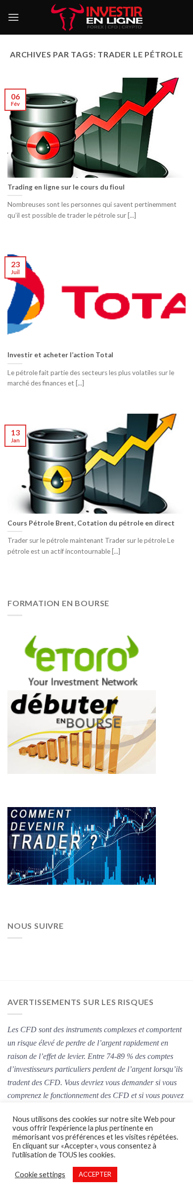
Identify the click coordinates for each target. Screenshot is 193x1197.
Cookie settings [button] (40, 1174)
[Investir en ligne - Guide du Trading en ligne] (96, 17)
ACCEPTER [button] (95, 1174)
